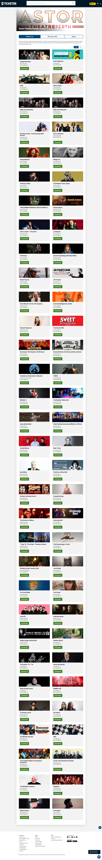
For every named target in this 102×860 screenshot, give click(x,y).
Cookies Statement (38, 844)
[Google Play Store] (69, 841)
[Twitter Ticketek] (70, 837)
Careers (20, 841)
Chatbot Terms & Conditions (40, 846)
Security (36, 837)
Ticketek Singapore (22, 846)
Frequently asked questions (56, 837)
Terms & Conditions (38, 841)
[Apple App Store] (74, 841)
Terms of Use (37, 840)
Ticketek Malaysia (22, 847)
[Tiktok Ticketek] (76, 837)
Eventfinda (21, 850)
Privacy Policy (37, 838)
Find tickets (24, 68)
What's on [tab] (29, 36)
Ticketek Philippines (22, 849)
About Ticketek (22, 837)
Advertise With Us (22, 840)
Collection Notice (38, 843)
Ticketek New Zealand (23, 843)
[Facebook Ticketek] (67, 837)
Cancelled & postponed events (56, 840)
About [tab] (74, 36)
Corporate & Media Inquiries (24, 838)
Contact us (53, 838)
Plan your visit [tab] (52, 36)
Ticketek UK (21, 844)
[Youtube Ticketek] (72, 837)
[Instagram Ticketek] (74, 837)
